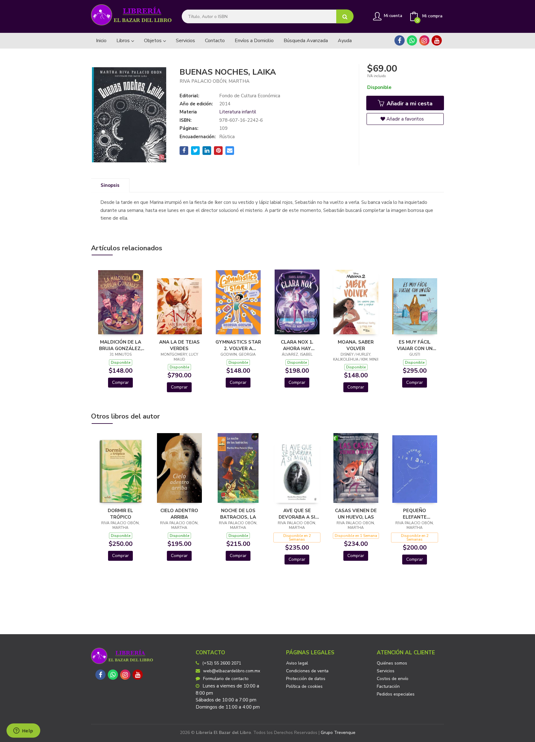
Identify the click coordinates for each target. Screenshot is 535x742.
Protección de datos (305, 679)
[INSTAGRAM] (424, 40)
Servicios (385, 671)
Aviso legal (297, 663)
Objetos (153, 40)
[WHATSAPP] (412, 40)
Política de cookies (304, 686)
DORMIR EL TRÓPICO (120, 513)
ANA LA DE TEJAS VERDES (179, 345)
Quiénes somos (392, 663)
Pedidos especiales (396, 694)
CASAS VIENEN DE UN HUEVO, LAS (356, 513)
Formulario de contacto (226, 679)
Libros (123, 40)
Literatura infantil (237, 112)
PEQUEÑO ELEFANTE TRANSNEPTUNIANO (414, 513)
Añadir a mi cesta (409, 103)
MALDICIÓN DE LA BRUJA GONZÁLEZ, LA (120, 345)
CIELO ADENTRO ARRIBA (179, 513)
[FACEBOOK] (399, 40)
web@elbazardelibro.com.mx (231, 671)
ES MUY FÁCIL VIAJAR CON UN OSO (415, 345)
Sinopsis (110, 185)
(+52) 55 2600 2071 (221, 663)
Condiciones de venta (307, 671)
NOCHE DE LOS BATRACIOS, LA (238, 513)
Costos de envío (392, 679)
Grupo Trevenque (338, 732)
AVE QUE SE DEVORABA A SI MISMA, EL (297, 513)
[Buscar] (345, 17)
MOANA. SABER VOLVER (356, 345)
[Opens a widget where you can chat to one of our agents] (23, 731)
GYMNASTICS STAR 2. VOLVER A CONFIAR (238, 345)
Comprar (120, 382)
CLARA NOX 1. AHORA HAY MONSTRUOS (297, 345)
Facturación (388, 686)
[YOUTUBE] (437, 40)
